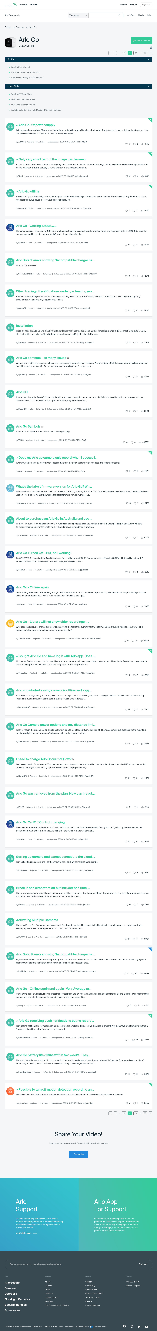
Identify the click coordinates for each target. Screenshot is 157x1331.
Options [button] (151, 47)
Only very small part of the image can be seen (52, 159)
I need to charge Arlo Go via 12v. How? (44, 759)
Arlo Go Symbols (28, 426)
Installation (24, 325)
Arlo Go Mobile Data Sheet (23, 100)
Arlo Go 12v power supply (37, 125)
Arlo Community (12, 15)
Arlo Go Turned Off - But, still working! (43, 553)
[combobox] (105, 15)
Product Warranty (92, 1305)
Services (33, 5)
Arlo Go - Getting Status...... (36, 226)
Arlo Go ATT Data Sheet (21, 94)
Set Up (11, 59)
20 (136, 53)
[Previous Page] (110, 53)
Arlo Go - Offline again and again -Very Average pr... (53, 988)
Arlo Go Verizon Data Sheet (23, 105)
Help (149, 15)
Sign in (141, 15)
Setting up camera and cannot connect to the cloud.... (55, 857)
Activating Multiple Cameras (37, 920)
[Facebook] (124, 1326)
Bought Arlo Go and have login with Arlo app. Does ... (57, 656)
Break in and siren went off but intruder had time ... (53, 888)
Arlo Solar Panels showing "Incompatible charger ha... (55, 260)
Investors (49, 1294)
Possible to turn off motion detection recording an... (56, 1089)
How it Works (13, 86)
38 (145, 53)
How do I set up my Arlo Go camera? (27, 78)
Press (47, 1290)
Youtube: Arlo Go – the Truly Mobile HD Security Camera (36, 110)
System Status (91, 1290)
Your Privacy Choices (82, 1326)
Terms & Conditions (50, 1326)
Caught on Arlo (51, 1298)
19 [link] (129, 53)
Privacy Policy (37, 1326)
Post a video (78, 1154)
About (47, 1282)
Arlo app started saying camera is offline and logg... (53, 690)
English (8, 27)
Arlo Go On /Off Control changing (40, 822)
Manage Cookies (100, 1326)
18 (124, 53)
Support (123, 5)
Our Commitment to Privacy (57, 1305)
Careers (48, 1286)
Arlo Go (41, 142)
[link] (119, 52)
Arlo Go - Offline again (32, 587)
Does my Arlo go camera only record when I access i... (58, 457)
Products (23, 5)
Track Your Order (92, 1298)
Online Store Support (94, 1294)
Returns (88, 1301)
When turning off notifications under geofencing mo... (55, 291)
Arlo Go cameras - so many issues (41, 358)
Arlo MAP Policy (132, 1282)
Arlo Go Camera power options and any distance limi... (56, 725)
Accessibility (69, 1326)
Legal (61, 1326)
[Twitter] (139, 1327)
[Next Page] (150, 53)
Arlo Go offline (29, 191)
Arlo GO (22, 392)
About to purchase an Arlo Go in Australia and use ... (54, 518)
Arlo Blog (49, 1301)
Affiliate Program (133, 1286)
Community (90, 1286)
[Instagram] (132, 1326)
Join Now (131, 15)
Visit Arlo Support (23, 1233)
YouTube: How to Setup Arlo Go (25, 72)
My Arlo (133, 5)
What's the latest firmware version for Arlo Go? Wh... (54, 486)
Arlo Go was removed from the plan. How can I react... (55, 793)
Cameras (20, 27)
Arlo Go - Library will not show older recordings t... (52, 621)
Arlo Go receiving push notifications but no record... (56, 1020)
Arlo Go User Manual (20, 67)
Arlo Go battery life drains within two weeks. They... (53, 1055)
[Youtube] (146, 1327)
